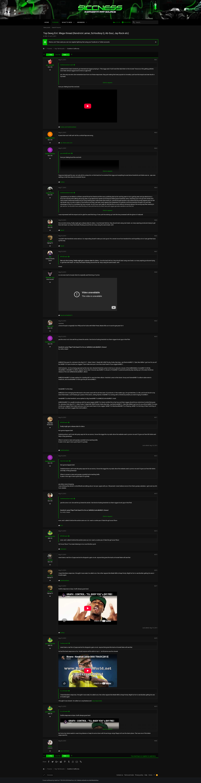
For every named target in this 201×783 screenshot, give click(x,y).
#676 (155, 570)
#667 (155, 251)
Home (150, 775)
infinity (50, 746)
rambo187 (50, 326)
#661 (155, 59)
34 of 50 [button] (57, 54)
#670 (155, 336)
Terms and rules (129, 775)
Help (145, 775)
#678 (155, 638)
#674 (155, 531)
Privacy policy (139, 775)
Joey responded (97, 701)
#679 (155, 706)
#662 (155, 132)
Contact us (120, 775)
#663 (155, 148)
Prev (50, 54)
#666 (155, 236)
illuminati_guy (50, 277)
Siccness (50, 775)
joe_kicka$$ (50, 65)
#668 (155, 272)
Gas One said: (64, 461)
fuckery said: (64, 643)
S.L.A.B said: (64, 691)
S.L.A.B (50, 241)
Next (65, 54)
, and (66, 143)
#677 (155, 586)
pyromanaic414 (50, 536)
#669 (155, 321)
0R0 (46, 36)
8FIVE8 (50, 225)
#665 (155, 220)
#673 (155, 493)
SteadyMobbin (50, 138)
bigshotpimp (50, 193)
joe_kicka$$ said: (65, 153)
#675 (155, 554)
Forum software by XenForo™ (60, 780)
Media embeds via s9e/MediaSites (87, 780)
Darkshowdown (50, 153)
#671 (155, 417)
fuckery (50, 560)
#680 (155, 741)
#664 (155, 187)
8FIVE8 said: (64, 256)
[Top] (154, 775)
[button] (73, 22)
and (68, 127)
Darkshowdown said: (66, 65)
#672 (155, 456)
